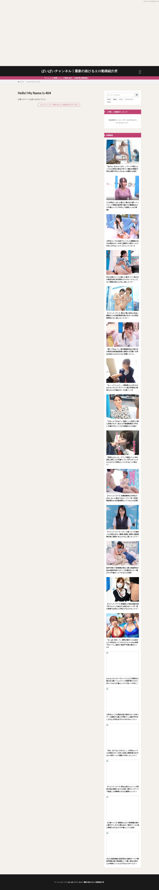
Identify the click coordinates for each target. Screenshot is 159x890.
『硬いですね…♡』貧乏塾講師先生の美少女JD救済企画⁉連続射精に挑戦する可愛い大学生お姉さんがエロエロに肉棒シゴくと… (122, 351)
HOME (22, 82)
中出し (109, 102)
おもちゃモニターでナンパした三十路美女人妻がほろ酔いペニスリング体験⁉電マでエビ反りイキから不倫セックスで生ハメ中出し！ (122, 680)
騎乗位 (115, 99)
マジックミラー (129, 99)
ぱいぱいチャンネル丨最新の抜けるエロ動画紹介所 (79, 71)
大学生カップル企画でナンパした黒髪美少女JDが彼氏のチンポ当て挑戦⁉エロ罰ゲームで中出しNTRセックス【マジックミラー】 (122, 243)
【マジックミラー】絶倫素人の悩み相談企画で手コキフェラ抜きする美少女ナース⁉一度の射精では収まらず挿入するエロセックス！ (122, 606)
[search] (137, 95)
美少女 (109, 99)
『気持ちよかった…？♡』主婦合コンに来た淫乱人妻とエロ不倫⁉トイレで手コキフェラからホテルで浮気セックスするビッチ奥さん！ (122, 461)
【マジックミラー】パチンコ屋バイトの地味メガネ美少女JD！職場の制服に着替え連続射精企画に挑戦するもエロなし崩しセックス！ (122, 534)
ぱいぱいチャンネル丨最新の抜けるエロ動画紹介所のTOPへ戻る (59, 105)
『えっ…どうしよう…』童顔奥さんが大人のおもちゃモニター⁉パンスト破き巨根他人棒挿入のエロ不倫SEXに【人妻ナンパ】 (122, 387)
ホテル (121, 99)
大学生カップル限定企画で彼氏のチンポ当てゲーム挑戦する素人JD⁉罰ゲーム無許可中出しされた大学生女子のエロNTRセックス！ (122, 716)
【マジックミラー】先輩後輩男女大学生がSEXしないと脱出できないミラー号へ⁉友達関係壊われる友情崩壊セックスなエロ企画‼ (122, 498)
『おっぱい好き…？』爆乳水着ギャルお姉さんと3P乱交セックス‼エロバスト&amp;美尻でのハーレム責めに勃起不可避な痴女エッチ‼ (122, 643)
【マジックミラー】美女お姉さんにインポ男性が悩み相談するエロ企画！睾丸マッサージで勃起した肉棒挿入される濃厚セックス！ (122, 789)
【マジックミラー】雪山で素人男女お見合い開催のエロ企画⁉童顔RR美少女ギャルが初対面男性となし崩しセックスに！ (122, 315)
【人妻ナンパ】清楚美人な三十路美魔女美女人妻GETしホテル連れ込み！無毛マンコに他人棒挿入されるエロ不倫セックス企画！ (122, 825)
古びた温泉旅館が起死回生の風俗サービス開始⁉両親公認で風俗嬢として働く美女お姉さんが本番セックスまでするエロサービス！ (122, 861)
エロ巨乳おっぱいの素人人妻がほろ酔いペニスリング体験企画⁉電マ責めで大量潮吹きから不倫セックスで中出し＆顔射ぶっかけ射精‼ (122, 206)
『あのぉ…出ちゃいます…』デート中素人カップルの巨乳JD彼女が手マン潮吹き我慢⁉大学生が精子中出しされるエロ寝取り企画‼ (122, 168)
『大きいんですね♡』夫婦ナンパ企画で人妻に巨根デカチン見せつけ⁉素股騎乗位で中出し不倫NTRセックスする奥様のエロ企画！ (122, 423)
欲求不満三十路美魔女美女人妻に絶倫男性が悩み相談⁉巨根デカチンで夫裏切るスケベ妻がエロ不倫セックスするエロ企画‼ (122, 570)
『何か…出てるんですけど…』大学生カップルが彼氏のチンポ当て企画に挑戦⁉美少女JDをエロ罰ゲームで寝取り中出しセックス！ (122, 752)
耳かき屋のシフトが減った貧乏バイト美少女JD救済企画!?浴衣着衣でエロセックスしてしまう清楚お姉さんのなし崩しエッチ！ (122, 279)
